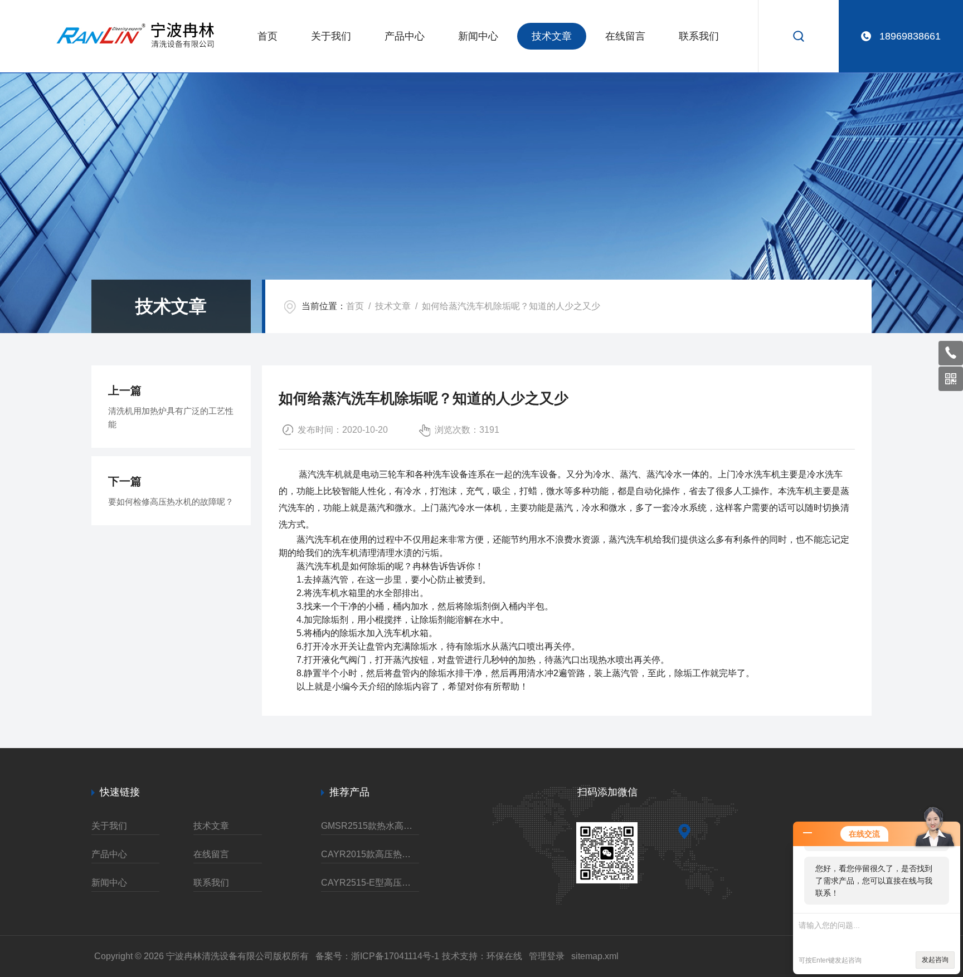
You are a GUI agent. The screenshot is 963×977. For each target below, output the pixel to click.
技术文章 (552, 36)
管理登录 (547, 956)
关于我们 (331, 36)
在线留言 (625, 36)
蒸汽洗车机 (321, 474)
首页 (267, 36)
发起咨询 (935, 960)
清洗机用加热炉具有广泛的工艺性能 (171, 417)
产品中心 (405, 36)
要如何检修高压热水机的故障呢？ (171, 501)
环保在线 (504, 956)
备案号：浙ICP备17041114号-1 (377, 956)
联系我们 (699, 36)
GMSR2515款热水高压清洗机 (370, 826)
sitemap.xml (595, 956)
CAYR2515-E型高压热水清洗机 (370, 882)
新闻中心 (478, 36)
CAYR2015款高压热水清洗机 (370, 854)
